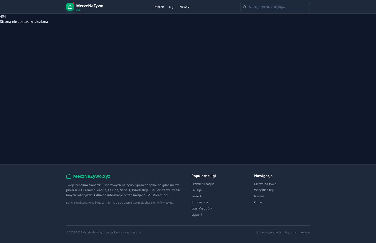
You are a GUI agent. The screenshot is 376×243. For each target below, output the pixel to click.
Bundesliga (199, 202)
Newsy (184, 7)
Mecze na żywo (265, 184)
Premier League (203, 184)
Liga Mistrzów (201, 208)
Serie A (196, 196)
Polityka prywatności (268, 232)
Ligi (171, 7)
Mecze (159, 7)
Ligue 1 (196, 214)
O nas (258, 202)
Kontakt (305, 232)
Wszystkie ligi (264, 190)
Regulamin (290, 232)
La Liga (196, 190)
